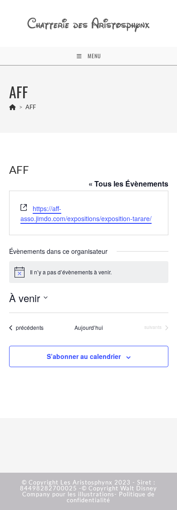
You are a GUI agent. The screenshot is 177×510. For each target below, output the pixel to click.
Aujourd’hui (88, 327)
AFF (30, 107)
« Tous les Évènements (128, 183)
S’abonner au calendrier (84, 356)
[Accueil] (12, 107)
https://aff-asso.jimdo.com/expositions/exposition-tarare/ (86, 213)
